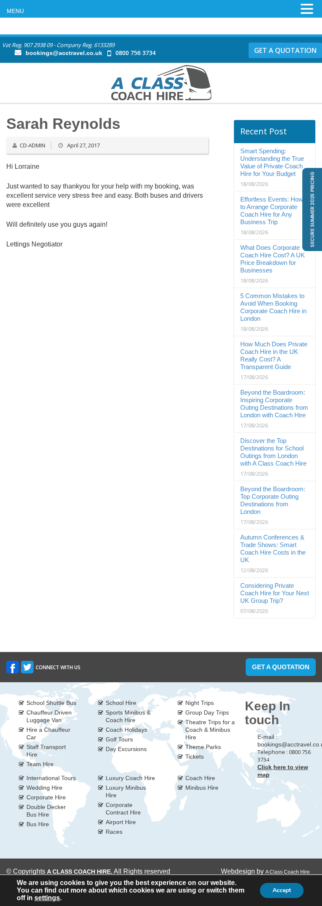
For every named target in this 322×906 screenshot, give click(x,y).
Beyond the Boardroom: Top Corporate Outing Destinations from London (272, 500)
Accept (282, 890)
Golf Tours (119, 739)
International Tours (51, 778)
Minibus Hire (201, 787)
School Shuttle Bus (51, 702)
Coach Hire (200, 778)
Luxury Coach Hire (130, 778)
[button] (307, 9)
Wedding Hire (44, 787)
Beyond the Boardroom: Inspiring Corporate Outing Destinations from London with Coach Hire (274, 404)
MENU (15, 11)
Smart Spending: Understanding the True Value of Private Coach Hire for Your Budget (272, 162)
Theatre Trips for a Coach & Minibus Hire (210, 730)
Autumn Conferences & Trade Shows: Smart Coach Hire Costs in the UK (273, 548)
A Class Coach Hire (287, 872)
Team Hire (40, 764)
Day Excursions (126, 749)
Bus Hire (37, 824)
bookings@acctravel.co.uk (64, 53)
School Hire (121, 702)
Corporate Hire (46, 797)
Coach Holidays (126, 729)
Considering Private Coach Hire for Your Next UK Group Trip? (274, 593)
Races (114, 831)
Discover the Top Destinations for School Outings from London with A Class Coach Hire (273, 452)
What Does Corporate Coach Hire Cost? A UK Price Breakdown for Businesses (272, 259)
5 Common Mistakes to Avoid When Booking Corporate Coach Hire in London (273, 307)
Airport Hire (121, 822)
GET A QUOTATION (285, 50)
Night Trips (199, 702)
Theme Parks (203, 747)
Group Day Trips (207, 712)
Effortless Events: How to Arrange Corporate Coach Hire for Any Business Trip (271, 210)
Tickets (194, 756)
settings (47, 897)
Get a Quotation (280, 666)
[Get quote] (311, 208)
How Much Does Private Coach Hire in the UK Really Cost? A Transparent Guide (273, 355)
